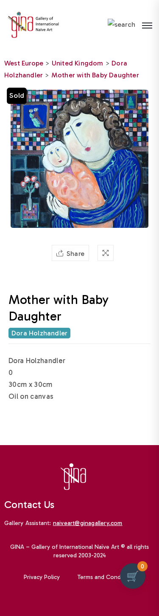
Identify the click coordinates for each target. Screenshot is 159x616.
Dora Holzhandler (39, 333)
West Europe (23, 63)
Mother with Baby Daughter (95, 75)
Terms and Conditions (106, 577)
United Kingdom (77, 63)
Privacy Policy (42, 577)
